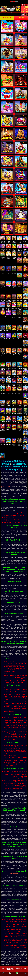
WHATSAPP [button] (17, 975)
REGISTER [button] (10, 975)
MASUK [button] (3, 975)
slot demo (21, 533)
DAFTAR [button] (7, 18)
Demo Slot (14, 873)
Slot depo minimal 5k (6, 486)
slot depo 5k (20, 492)
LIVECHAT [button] (24, 975)
